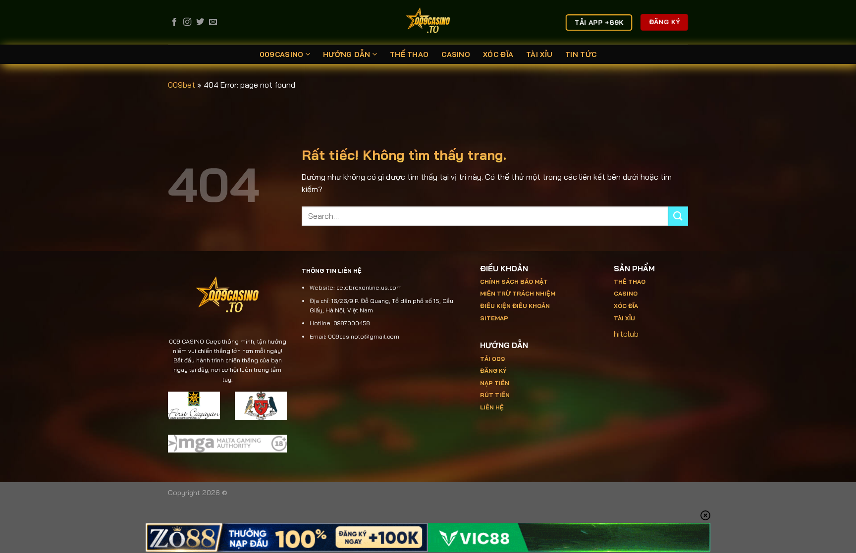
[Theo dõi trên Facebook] (174, 22)
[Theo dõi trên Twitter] (200, 22)
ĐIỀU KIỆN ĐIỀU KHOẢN (515, 305)
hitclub (626, 334)
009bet (181, 85)
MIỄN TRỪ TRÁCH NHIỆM (517, 293)
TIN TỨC (580, 54)
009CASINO (282, 54)
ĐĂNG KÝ (493, 370)
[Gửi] (678, 216)
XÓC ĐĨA (498, 54)
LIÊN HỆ (492, 407)
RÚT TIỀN (495, 395)
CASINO (455, 54)
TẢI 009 (492, 358)
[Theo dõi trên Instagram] (187, 22)
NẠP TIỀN (494, 383)
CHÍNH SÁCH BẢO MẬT (514, 281)
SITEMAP (494, 318)
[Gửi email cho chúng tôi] (213, 22)
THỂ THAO (409, 54)
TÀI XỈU (539, 54)
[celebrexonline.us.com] (428, 22)
